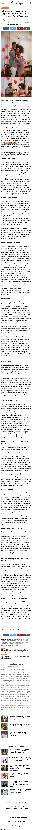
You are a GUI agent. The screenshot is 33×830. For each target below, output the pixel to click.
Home (10, 806)
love (10, 642)
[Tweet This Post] (13, 28)
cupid (3, 640)
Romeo (4, 643)
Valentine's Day (7, 645)
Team (22, 806)
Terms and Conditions (12, 809)
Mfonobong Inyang (13, 24)
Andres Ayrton (13, 630)
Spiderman (11, 643)
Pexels (23, 630)
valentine (19, 643)
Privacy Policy (25, 809)
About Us (16, 806)
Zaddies (15, 645)
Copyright (17, 811)
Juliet (26, 640)
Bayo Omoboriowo (19, 639)
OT (28, 642)
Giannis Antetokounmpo (15, 640)
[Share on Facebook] (6, 28)
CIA (27, 639)
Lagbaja (4, 642)
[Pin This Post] (20, 28)
